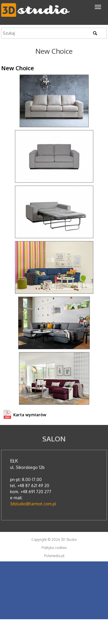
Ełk (14, 461)
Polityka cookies (54, 548)
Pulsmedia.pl (54, 556)
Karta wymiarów (29, 414)
